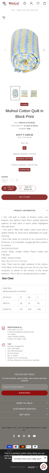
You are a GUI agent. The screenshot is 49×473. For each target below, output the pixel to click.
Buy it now (24, 197)
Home (13, 10)
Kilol (28, 129)
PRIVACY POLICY (17, 467)
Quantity (4, 177)
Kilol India (14, 3)
